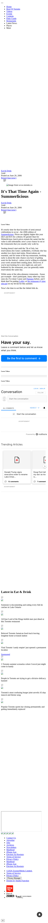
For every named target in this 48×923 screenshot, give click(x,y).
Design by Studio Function (17, 881)
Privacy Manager (14, 878)
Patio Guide (11, 18)
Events (9, 14)
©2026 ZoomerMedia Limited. (19, 871)
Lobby (22, 281)
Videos (9, 11)
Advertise (10, 840)
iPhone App (11, 852)
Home (9, 7)
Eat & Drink (6, 171)
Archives (10, 845)
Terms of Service (13, 857)
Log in (36, 388)
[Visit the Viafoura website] (41, 434)
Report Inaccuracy (9, 178)
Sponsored (5, 654)
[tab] (8, 408)
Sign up (42, 388)
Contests (10, 16)
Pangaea (30, 279)
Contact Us (11, 838)
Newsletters (11, 847)
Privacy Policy (12, 859)
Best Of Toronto (13, 9)
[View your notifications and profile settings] (44, 407)
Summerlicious (7, 234)
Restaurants (11, 21)
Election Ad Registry (15, 854)
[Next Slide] (45, 466)
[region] (24, 412)
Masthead (10, 850)
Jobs (8, 843)
